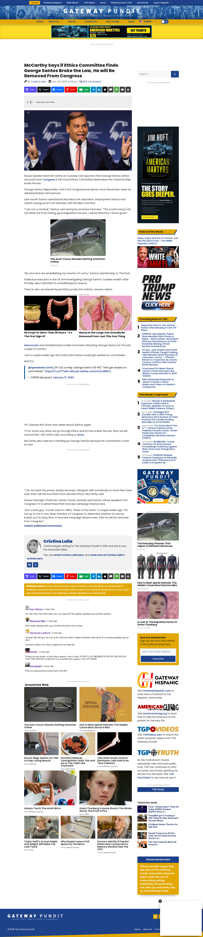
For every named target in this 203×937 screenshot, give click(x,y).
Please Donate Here (158, 859)
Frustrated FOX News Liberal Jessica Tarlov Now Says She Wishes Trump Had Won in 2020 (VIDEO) (159, 372)
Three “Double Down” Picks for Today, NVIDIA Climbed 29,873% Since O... (163, 809)
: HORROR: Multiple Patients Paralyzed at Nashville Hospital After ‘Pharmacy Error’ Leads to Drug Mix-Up (159, 459)
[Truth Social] (155, 916)
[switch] (165, 22)
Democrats (31, 345)
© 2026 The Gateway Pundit (21, 929)
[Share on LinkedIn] (99, 89)
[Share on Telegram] (93, 89)
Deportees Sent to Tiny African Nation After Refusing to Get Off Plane (158, 328)
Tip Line (34, 2)
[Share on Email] (122, 89)
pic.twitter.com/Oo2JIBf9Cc (93, 371)
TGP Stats (158, 789)
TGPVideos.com (152, 734)
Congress (49, 179)
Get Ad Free (142, 2)
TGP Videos (89, 2)
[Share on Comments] (110, 89)
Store (103, 2)
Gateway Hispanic (52, 2)
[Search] (175, 74)
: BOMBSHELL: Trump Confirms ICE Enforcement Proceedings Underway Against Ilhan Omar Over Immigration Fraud (159, 446)
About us (147, 929)
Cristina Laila (58, 541)
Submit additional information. (43, 525)
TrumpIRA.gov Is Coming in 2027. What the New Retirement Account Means (163, 818)
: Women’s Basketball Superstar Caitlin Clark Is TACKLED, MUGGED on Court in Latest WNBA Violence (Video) (158, 405)
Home (40, 21)
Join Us (72, 21)
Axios (80, 434)
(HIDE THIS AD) (107, 44)
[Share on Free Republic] (105, 89)
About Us (54, 21)
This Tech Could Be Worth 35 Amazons (162, 843)
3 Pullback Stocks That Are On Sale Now (163, 825)
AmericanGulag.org (155, 713)
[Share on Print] (128, 89)
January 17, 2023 (63, 377)
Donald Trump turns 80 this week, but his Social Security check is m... (162, 835)
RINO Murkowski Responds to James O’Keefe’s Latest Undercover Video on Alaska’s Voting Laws (158, 383)
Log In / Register (161, 2)
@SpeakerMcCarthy (41, 367)
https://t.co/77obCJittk (60, 371)
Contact (159, 929)
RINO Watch (72, 2)
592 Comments (92, 81)
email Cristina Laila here (69, 555)
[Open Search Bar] (155, 21)
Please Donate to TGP (121, 2)
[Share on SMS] (116, 89)
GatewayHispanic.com (157, 690)
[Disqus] (78, 638)
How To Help (112, 21)
